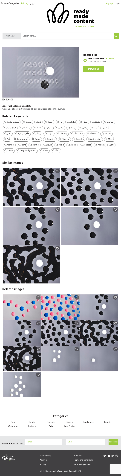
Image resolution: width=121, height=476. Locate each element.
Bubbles (80, 139)
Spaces (69, 422)
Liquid (49, 145)
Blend (61, 145)
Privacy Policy (45, 456)
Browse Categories (10, 4)
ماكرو (84, 128)
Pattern (101, 145)
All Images (10, 36)
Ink (112, 145)
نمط (95, 128)
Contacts (78, 456)
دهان (8, 133)
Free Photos (69, 426)
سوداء (50, 133)
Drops (37, 139)
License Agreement (82, 464)
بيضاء (38, 133)
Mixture (10, 145)
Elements (50, 422)
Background (22, 139)
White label (13, 426)
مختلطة (26, 128)
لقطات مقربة (12, 122)
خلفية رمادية (23, 133)
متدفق (97, 122)
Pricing (24, 4)
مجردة (28, 122)
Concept (87, 145)
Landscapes (88, 422)
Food (13, 422)
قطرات (72, 122)
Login (117, 4)
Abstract (93, 133)
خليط (39, 128)
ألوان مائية (11, 128)
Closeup (63, 133)
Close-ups (78, 133)
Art (8, 139)
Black (57, 150)
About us (43, 460)
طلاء (50, 128)
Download (93, 69)
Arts (51, 426)
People (107, 422)
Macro (73, 145)
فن (39, 122)
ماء (61, 122)
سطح (85, 122)
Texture (35, 145)
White (45, 150)
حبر (105, 128)
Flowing (65, 139)
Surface (107, 133)
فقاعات (110, 122)
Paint (23, 145)
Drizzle (9, 150)
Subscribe (113, 442)
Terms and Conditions (83, 460)
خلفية (50, 122)
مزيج (72, 128)
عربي (32, 4)
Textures (32, 426)
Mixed (111, 139)
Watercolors (95, 139)
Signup (109, 4)
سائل (61, 128)
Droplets (51, 139)
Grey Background (27, 150)
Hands (32, 422)
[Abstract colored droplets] (57, 203)
